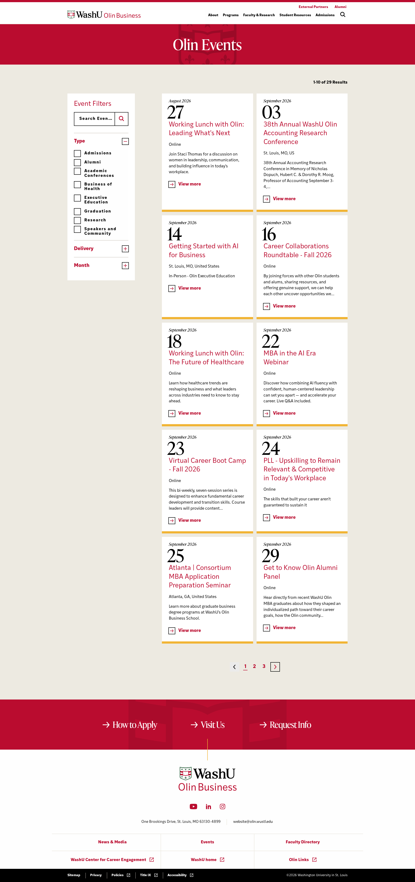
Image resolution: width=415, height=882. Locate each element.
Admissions (98, 153)
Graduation (97, 211)
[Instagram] (222, 808)
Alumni (92, 162)
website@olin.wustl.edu (253, 822)
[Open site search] (343, 14)
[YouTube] (193, 808)
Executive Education (96, 200)
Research (95, 220)
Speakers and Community (100, 231)
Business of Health (98, 186)
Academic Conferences (99, 173)
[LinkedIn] (208, 808)
